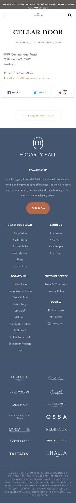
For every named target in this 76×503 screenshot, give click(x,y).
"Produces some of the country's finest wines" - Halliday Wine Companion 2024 (38, 6)
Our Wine (56, 233)
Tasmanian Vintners (20, 344)
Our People (56, 246)
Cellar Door (20, 240)
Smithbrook (20, 330)
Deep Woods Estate (20, 291)
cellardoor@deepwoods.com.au (28, 78)
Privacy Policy (56, 291)
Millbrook (20, 317)
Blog (20, 259)
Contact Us (20, 266)
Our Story (56, 240)
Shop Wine (20, 233)
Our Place (56, 253)
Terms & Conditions (56, 284)
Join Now (38, 208)
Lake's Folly (20, 304)
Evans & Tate (20, 297)
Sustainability (20, 246)
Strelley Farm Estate (20, 337)
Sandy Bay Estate (20, 324)
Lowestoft (20, 311)
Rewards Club (20, 253)
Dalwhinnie (20, 284)
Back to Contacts (41, 115)
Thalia (20, 350)
